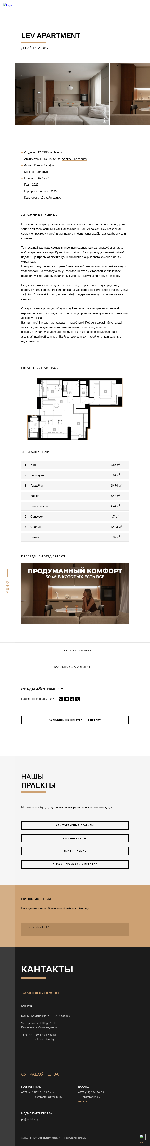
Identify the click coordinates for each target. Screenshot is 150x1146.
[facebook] (52, 1055)
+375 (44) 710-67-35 (34, 1034)
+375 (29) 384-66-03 (91, 1092)
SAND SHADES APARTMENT (72, 667)
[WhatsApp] (27, 1039)
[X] (77, 699)
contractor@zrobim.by (48, 1096)
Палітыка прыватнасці (75, 1138)
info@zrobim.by (44, 1039)
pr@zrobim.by (30, 1119)
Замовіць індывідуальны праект (75, 720)
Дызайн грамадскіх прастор (75, 864)
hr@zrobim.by (91, 1096)
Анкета (82, 1101)
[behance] (34, 1055)
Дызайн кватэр (75, 838)
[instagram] (24, 1055)
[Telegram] (66, 699)
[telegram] (81, 1055)
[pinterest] (71, 1055)
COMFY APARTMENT (77, 650)
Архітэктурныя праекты (75, 825)
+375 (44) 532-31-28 (34, 1092)
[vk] (62, 1055)
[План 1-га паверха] (75, 408)
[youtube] (43, 1055)
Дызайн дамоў (75, 851)
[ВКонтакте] (61, 699)
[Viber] (72, 699)
